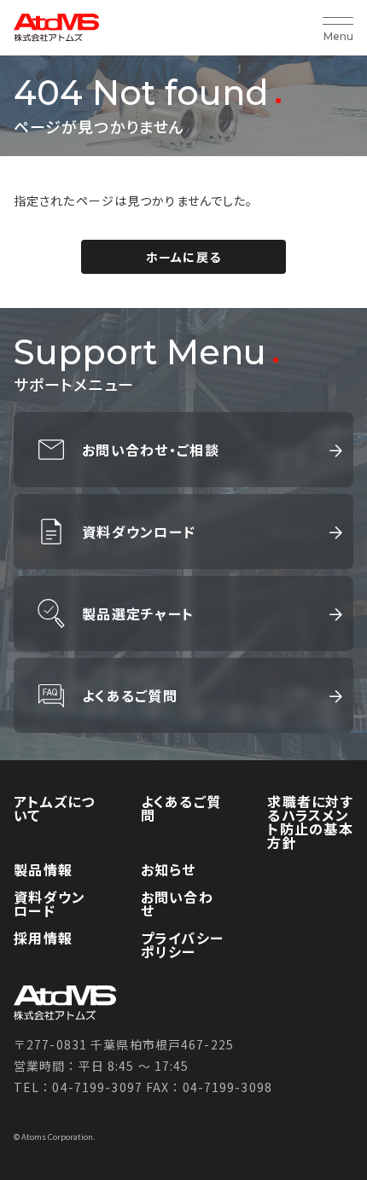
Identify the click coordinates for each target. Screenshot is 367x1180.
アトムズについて (55, 808)
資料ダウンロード (138, 531)
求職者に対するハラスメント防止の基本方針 (310, 821)
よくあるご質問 (130, 695)
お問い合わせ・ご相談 (150, 449)
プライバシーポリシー (182, 944)
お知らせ (168, 869)
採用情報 (43, 938)
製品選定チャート (138, 613)
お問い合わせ (177, 903)
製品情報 (43, 869)
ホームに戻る (183, 256)
